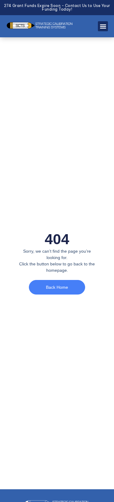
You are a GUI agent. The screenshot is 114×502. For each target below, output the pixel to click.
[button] (103, 26)
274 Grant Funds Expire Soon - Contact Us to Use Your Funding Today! (57, 7)
